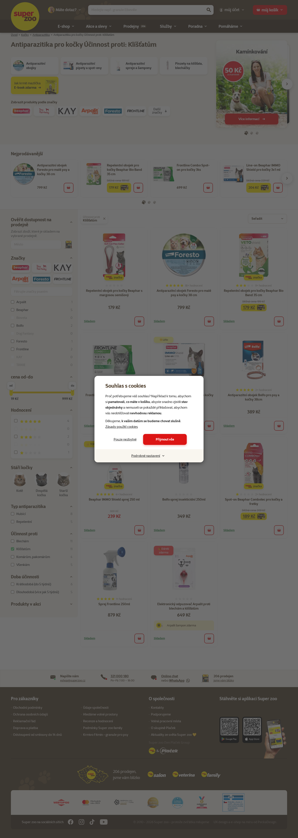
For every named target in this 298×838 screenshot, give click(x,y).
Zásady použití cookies (121, 427)
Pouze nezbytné (125, 439)
